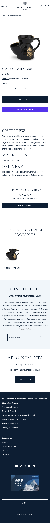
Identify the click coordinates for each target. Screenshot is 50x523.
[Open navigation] (2, 6)
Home (4, 16)
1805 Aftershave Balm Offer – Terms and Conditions (24, 398)
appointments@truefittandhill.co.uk (25, 369)
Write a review (25, 205)
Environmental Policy (11, 423)
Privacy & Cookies (10, 427)
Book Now (25, 379)
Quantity (5, 83)
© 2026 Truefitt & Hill (25, 514)
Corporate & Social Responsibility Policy (19, 415)
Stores (5, 450)
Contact (5, 454)
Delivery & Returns (10, 407)
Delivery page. (37, 175)
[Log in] (41, 6)
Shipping (6, 78)
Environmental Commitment (14, 419)
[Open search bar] (7, 6)
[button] (25, 44)
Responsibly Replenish (11, 446)
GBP (24, 502)
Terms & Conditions (10, 411)
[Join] (41, 337)
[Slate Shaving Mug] (12, 252)
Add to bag (25, 99)
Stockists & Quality (10, 402)
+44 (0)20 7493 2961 (25, 364)
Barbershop (7, 437)
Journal (5, 442)
